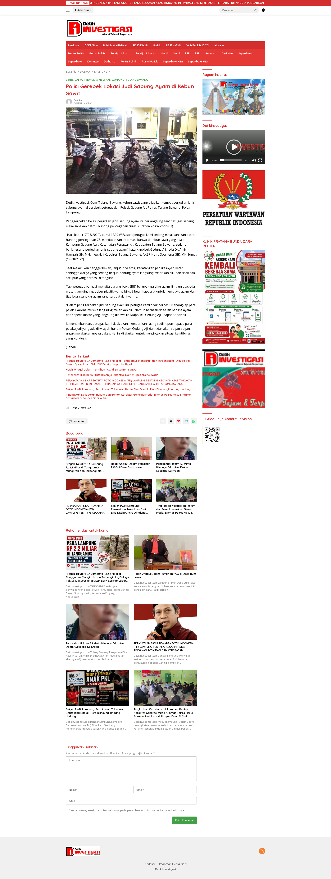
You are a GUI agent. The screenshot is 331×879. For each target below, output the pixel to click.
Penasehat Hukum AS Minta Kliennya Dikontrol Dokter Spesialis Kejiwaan (112, 375)
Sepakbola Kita (173, 61)
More (218, 45)
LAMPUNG (118, 79)
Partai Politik (129, 61)
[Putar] (207, 160)
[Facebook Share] (163, 421)
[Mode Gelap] (263, 10)
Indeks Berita (83, 9)
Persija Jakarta (120, 53)
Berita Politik (76, 53)
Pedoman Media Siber (173, 864)
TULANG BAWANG (137, 79)
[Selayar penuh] (260, 160)
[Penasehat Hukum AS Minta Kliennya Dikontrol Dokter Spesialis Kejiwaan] (176, 448)
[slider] (231, 160)
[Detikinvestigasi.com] (99, 28)
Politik (157, 45)
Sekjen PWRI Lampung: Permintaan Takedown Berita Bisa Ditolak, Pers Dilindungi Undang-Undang (128, 389)
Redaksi (78, 100)
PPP (187, 53)
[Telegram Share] (186, 421)
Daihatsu (93, 61)
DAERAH (90, 45)
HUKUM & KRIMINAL (115, 45)
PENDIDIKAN (140, 45)
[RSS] (262, 851)
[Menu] (68, 10)
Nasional (73, 45)
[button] (255, 10)
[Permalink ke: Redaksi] (69, 101)
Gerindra (210, 53)
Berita (69, 79)
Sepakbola (245, 53)
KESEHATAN (173, 45)
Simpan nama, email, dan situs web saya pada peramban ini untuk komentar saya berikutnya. (126, 810)
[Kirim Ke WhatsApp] (194, 421)
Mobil (164, 53)
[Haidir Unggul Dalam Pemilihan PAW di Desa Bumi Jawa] (131, 448)
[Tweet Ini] (171, 421)
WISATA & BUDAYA (197, 45)
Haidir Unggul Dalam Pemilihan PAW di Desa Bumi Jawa (101, 369)
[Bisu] (254, 160)
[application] (233, 147)
